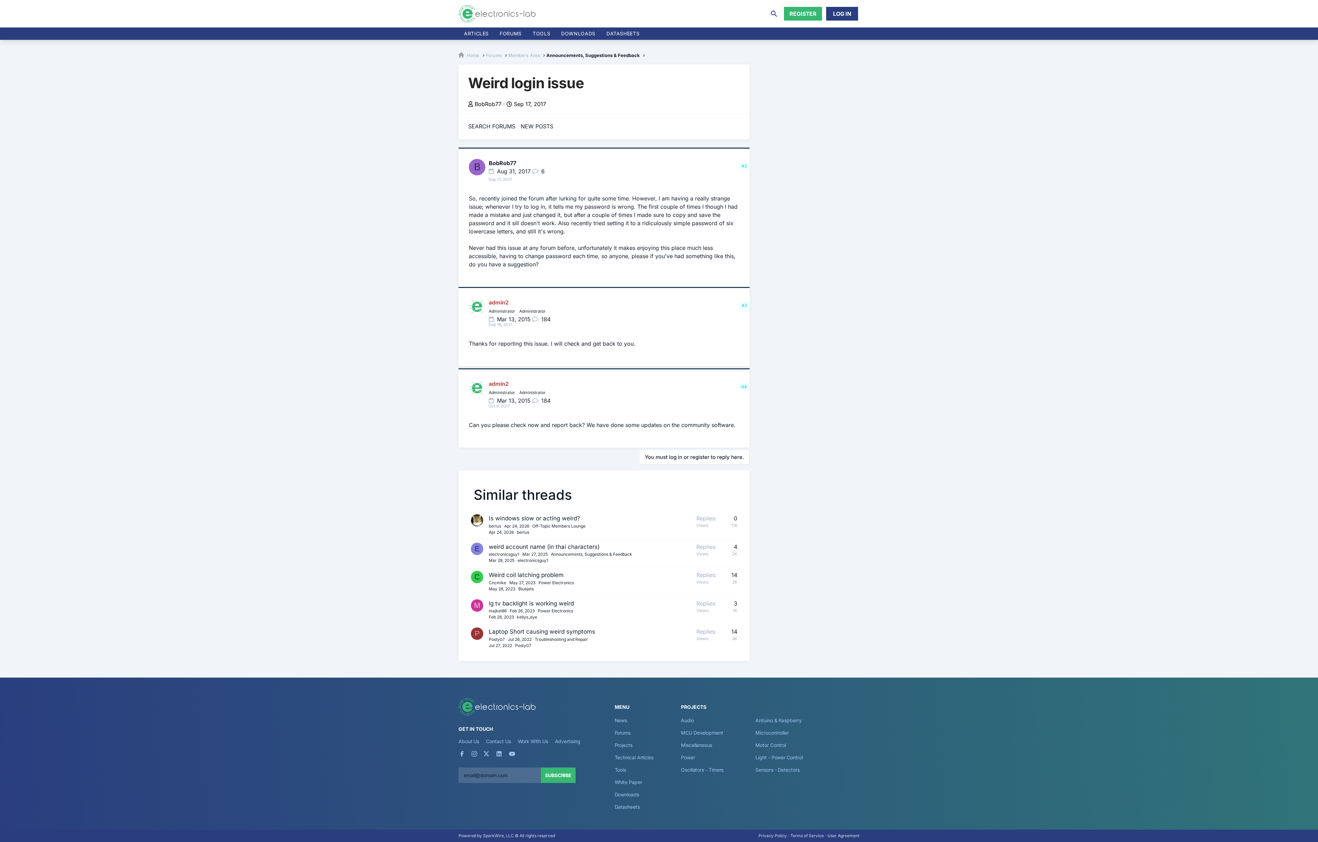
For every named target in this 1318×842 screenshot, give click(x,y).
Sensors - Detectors (777, 770)
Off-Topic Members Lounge (559, 526)
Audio (687, 720)
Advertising (567, 741)
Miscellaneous (696, 745)
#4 (744, 386)
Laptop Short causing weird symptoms (542, 631)
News (621, 720)
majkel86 (498, 610)
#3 (744, 305)
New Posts (537, 126)
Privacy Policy (773, 835)
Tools (541, 33)
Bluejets (526, 588)
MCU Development (702, 733)
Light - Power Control (778, 757)
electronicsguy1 (504, 554)
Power (688, 757)
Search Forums (491, 126)
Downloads (627, 794)
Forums (511, 33)
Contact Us (498, 741)
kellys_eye (527, 617)
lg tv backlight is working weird (531, 603)
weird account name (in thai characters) (544, 546)
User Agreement (843, 835)
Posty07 (497, 639)
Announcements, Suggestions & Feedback (591, 554)
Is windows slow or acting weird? (534, 518)
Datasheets (622, 33)
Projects (624, 745)
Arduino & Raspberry (778, 720)
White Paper (628, 782)
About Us (469, 741)
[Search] (774, 13)
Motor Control (770, 745)
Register (803, 13)
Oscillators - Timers (702, 770)
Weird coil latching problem (526, 575)
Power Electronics (556, 582)
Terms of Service (807, 835)
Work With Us (533, 741)
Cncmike (497, 582)
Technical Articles (634, 757)
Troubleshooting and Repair (561, 639)
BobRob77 (488, 104)
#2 (744, 166)
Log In (842, 13)
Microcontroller (772, 733)
